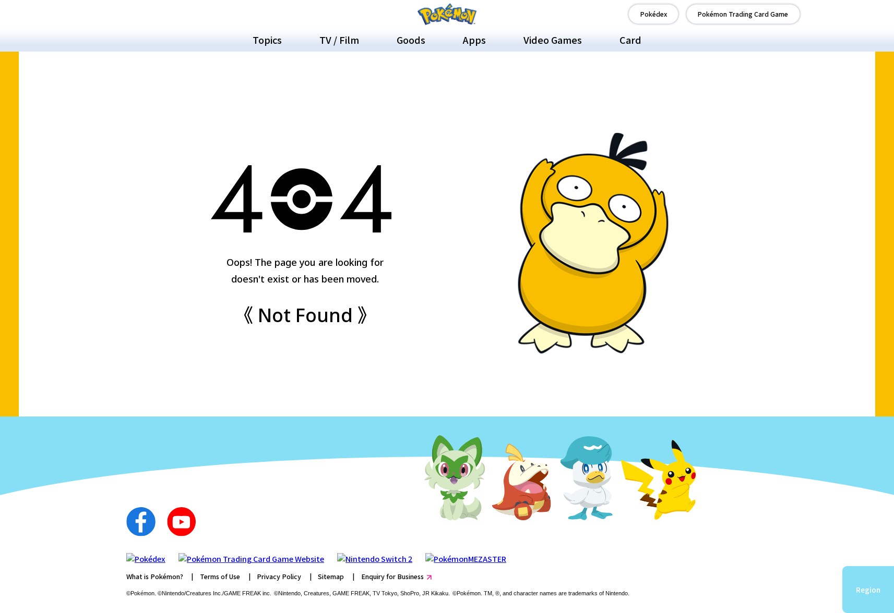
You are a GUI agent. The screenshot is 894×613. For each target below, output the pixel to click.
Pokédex (653, 13)
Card (630, 39)
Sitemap (331, 576)
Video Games (552, 39)
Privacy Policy (279, 576)
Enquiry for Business (392, 576)
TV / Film (339, 39)
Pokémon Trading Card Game (743, 13)
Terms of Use (220, 576)
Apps (474, 39)
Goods (411, 39)
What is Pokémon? (154, 576)
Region (868, 589)
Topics (267, 39)
